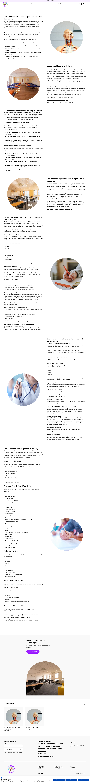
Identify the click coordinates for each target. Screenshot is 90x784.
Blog (61, 3)
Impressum (72, 768)
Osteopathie (42, 754)
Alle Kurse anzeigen (81, 704)
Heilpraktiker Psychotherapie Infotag (77, 745)
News (71, 765)
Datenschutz (72, 767)
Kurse (29, 3)
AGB (71, 766)
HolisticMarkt (52, 3)
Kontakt (57, 3)
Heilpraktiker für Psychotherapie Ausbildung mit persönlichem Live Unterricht (50, 748)
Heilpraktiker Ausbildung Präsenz (50, 744)
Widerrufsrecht (73, 770)
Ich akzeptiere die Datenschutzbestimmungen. (14, 752)
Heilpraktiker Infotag (74, 743)
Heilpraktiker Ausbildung (37, 3)
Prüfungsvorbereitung (46, 756)
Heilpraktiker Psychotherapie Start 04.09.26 (45, 0)
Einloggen (85, 3)
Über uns (46, 3)
